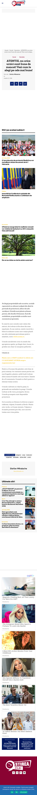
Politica (4, 191)
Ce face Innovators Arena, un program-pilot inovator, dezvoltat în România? (12, 525)
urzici (29, 457)
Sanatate (17, 50)
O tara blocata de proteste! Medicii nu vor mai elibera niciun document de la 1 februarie (18, 162)
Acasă (6, 50)
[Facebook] (12, 84)
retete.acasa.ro (18, 337)
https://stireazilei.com (18, 471)
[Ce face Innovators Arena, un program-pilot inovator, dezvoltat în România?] (30, 525)
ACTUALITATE (6, 158)
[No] (35, 790)
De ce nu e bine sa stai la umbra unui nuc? (17, 260)
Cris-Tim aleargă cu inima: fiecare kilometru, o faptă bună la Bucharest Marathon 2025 (12, 503)
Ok (12, 792)
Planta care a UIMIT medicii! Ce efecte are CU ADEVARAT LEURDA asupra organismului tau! (17, 360)
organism (9, 457)
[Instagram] (17, 772)
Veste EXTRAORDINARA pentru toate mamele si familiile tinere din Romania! (9, 745)
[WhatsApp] (25, 84)
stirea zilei (23, 457)
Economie (5, 224)
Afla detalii (23, 792)
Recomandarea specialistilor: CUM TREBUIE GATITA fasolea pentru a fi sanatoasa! (27, 745)
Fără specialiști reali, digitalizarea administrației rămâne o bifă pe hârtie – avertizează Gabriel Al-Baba (12, 514)
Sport (3, 498)
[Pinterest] (21, 84)
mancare (29, 455)
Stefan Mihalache (14, 74)
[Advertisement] (18, 31)
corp (23, 455)
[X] (16, 84)
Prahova (4, 486)
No (17, 792)
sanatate (16, 457)
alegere (18, 455)
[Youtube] (24, 772)
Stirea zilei (5, 257)
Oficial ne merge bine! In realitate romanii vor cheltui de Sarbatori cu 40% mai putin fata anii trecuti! (18, 229)
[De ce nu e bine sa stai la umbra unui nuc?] (18, 245)
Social (11, 50)
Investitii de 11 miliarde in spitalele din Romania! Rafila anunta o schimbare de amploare (17, 196)
